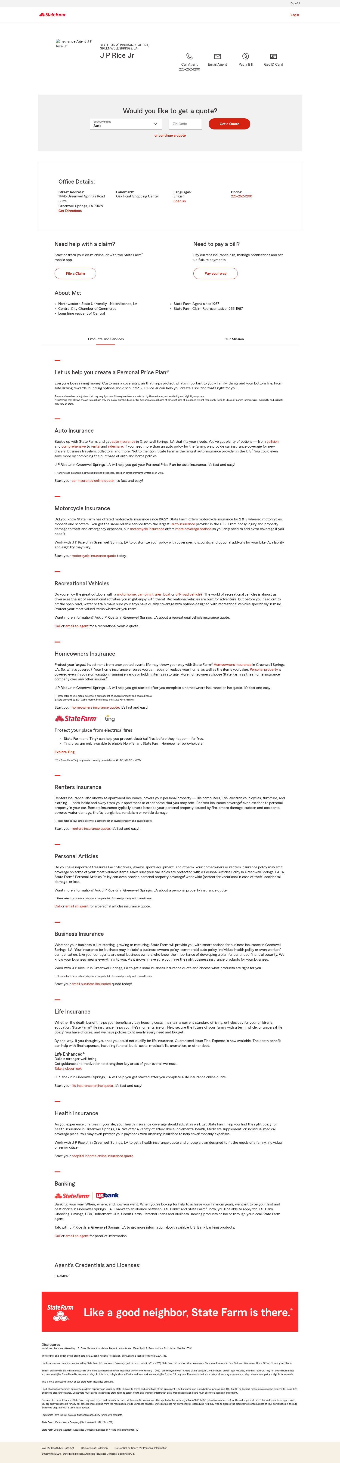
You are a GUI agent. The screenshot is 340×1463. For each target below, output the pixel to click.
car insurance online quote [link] (93, 481)
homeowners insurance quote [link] (95, 707)
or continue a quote (170, 135)
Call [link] (57, 626)
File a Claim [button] (75, 273)
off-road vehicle (188, 594)
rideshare (115, 446)
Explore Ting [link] (64, 752)
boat (166, 594)
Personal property (264, 669)
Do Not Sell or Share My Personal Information (140, 1448)
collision (273, 441)
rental (95, 446)
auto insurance (123, 441)
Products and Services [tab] (106, 339)
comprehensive (74, 446)
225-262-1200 (241, 196)
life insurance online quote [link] (92, 1086)
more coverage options (193, 529)
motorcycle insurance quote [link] (94, 556)
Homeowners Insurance (232, 665)
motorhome (126, 594)
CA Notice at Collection (94, 1448)
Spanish (179, 201)
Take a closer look (68, 1068)
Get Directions (70, 211)
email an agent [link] (77, 626)
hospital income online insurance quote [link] (102, 1156)
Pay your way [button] (215, 273)
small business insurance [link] (91, 984)
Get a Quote (229, 124)
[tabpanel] (170, 196)
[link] (218, 67)
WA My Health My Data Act (58, 1448)
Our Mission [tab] (234, 339)
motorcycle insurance (147, 529)
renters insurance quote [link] (91, 828)
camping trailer (149, 594)
